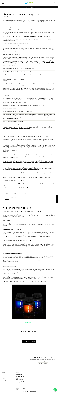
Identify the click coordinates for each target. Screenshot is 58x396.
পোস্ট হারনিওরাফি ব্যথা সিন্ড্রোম (38, 21)
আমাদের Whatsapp (19, 374)
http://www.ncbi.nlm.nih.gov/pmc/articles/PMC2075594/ (39, 236)
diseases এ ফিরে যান (30, 341)
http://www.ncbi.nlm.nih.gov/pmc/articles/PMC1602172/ (16, 43)
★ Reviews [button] (56, 199)
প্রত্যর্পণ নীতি (4, 380)
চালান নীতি (3, 378)
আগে (14, 232)
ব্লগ (2, 376)
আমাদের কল (17, 372)
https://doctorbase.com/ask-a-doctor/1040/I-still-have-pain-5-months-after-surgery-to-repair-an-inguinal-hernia (27, 36)
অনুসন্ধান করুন (4, 375)
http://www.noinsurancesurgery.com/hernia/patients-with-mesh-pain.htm (19, 187)
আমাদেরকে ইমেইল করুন (43, 363)
